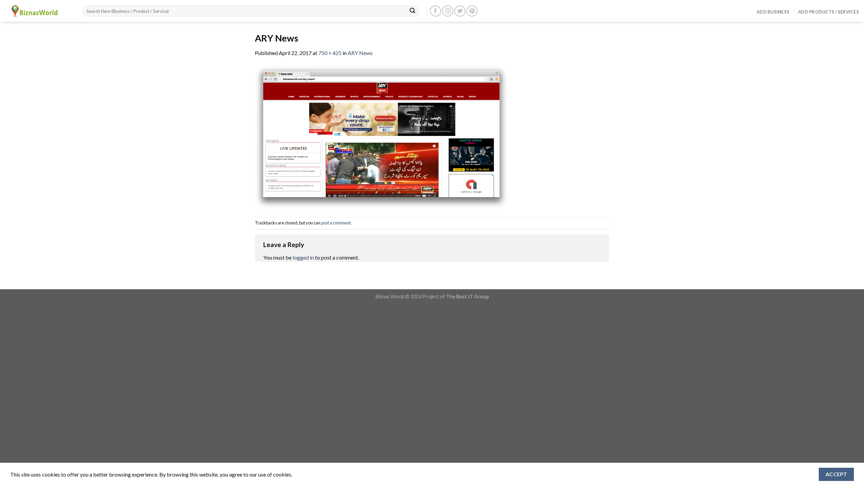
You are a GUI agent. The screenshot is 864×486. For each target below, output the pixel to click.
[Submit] (412, 11)
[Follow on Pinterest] (472, 11)
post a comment (336, 222)
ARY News (360, 53)
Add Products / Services (828, 12)
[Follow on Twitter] (459, 11)
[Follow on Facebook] (435, 11)
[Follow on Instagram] (447, 11)
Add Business (773, 12)
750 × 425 (330, 53)
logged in (303, 257)
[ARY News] (381, 136)
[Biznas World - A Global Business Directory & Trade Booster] (39, 11)
